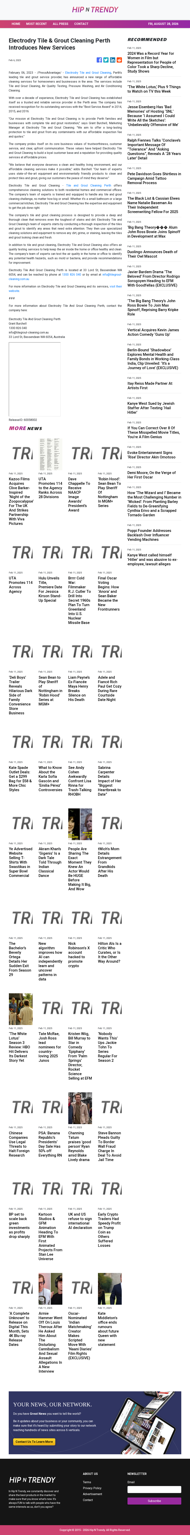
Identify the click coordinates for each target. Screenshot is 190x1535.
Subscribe (154, 1501)
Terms (87, 1482)
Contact (88, 1500)
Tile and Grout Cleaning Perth (88, 185)
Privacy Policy (92, 1488)
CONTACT (81, 24)
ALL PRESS (60, 24)
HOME (16, 24)
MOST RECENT (36, 24)
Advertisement (92, 1494)
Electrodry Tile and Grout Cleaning (88, 72)
